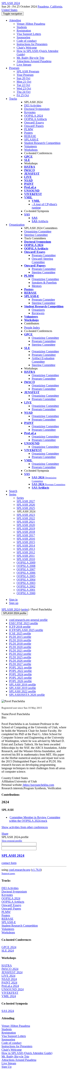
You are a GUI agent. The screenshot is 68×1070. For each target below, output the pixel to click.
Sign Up (7, 1066)
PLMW (28, 129)
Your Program (25, 74)
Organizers (38, 309)
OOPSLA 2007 (26, 569)
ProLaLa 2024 (10, 986)
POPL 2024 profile (20, 674)
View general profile (12, 840)
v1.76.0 (36, 869)
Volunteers (30, 146)
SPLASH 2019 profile (22, 688)
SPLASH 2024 (11, 609)
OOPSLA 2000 (26, 593)
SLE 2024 (8, 950)
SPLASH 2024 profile (14, 613)
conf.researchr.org (19, 869)
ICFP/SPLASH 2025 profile (26, 630)
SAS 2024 (8, 1010)
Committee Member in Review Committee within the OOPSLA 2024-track (34, 819)
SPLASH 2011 (26, 555)
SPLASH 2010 (26, 559)
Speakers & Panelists (44, 282)
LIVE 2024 (8, 975)
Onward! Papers (34, 126)
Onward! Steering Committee (42, 260)
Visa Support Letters (29, 34)
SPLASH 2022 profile (22, 691)
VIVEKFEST (10, 992)
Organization (17, 224)
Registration (24, 30)
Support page (8, 873)
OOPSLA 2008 (26, 566)
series (25, 609)
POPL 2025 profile (20, 677)
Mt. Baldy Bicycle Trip (30, 57)
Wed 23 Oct (24, 88)
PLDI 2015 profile (20, 636)
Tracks (13, 98)
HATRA (7, 965)
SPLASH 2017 (26, 535)
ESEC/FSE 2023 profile (23, 623)
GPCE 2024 (9, 947)
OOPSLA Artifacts (35, 119)
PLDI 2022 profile (20, 654)
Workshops (31, 149)
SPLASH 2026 (26, 504)
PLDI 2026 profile (20, 660)
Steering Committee (36, 234)
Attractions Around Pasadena (34, 61)
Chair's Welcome (27, 47)
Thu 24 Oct (23, 91)
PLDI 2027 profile (20, 664)
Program (14, 68)
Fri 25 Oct (23, 95)
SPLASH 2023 (26, 514)
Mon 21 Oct (24, 81)
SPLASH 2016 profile (22, 684)
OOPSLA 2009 (26, 562)
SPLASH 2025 (26, 508)
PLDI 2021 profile (20, 650)
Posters (28, 132)
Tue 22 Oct (23, 85)
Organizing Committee (37, 231)
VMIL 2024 (9, 996)
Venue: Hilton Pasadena (31, 23)
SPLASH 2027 (26, 501)
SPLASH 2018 (26, 531)
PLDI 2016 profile (20, 640)
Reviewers (38, 313)
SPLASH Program (28, 71)
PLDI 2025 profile (20, 657)
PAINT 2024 (9, 982)
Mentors (37, 286)
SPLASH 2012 (26, 552)
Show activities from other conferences (25, 827)
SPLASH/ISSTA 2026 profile (27, 694)
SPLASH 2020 (26, 525)
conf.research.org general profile (28, 619)
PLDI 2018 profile (20, 643)
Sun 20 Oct (23, 78)
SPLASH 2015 (26, 542)
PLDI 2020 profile (20, 647)
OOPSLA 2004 (26, 579)
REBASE (30, 136)
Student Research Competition (42, 143)
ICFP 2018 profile (20, 626)
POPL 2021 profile (20, 667)
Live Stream (24, 64)
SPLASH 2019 (26, 528)
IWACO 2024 (10, 968)
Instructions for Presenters (32, 44)
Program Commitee (43, 299)
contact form (9, 863)
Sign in (13, 599)
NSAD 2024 (9, 979)
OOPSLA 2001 (26, 589)
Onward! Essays (34, 122)
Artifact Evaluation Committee (43, 360)
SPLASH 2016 (26, 538)
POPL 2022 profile (20, 671)
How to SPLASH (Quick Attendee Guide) (27, 1053)
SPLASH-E (31, 139)
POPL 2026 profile (20, 681)
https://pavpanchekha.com (38, 784)
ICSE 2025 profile (20, 633)
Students (22, 27)
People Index (32, 327)
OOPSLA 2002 (26, 586)
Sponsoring (23, 37)
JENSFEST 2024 (12, 972)
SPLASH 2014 (26, 545)
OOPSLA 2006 (26, 572)
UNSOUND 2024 (13, 989)
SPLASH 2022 (26, 518)
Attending (15, 20)
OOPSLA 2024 (33, 115)
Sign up (13, 603)
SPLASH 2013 (26, 549)
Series (20, 497)
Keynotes (30, 112)
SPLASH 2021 (26, 521)
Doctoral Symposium (36, 108)
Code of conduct (26, 40)
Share (5, 833)
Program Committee (44, 255)
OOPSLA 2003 (26, 583)
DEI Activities (32, 105)
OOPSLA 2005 (26, 576)
